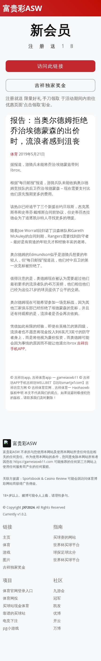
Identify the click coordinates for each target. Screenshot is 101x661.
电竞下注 (10, 620)
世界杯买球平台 (66, 544)
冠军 (57, 598)
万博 (57, 628)
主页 (6, 537)
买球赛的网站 (64, 537)
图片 (6, 559)
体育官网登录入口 (18, 590)
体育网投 (10, 598)
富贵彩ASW (22, 8)
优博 (57, 613)
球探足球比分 (64, 552)
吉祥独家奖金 (50, 85)
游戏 (6, 552)
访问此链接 (50, 66)
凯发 (57, 605)
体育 (14, 154)
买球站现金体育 (16, 605)
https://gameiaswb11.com (33, 461)
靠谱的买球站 (14, 613)
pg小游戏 (11, 628)
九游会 (59, 590)
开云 (57, 620)
